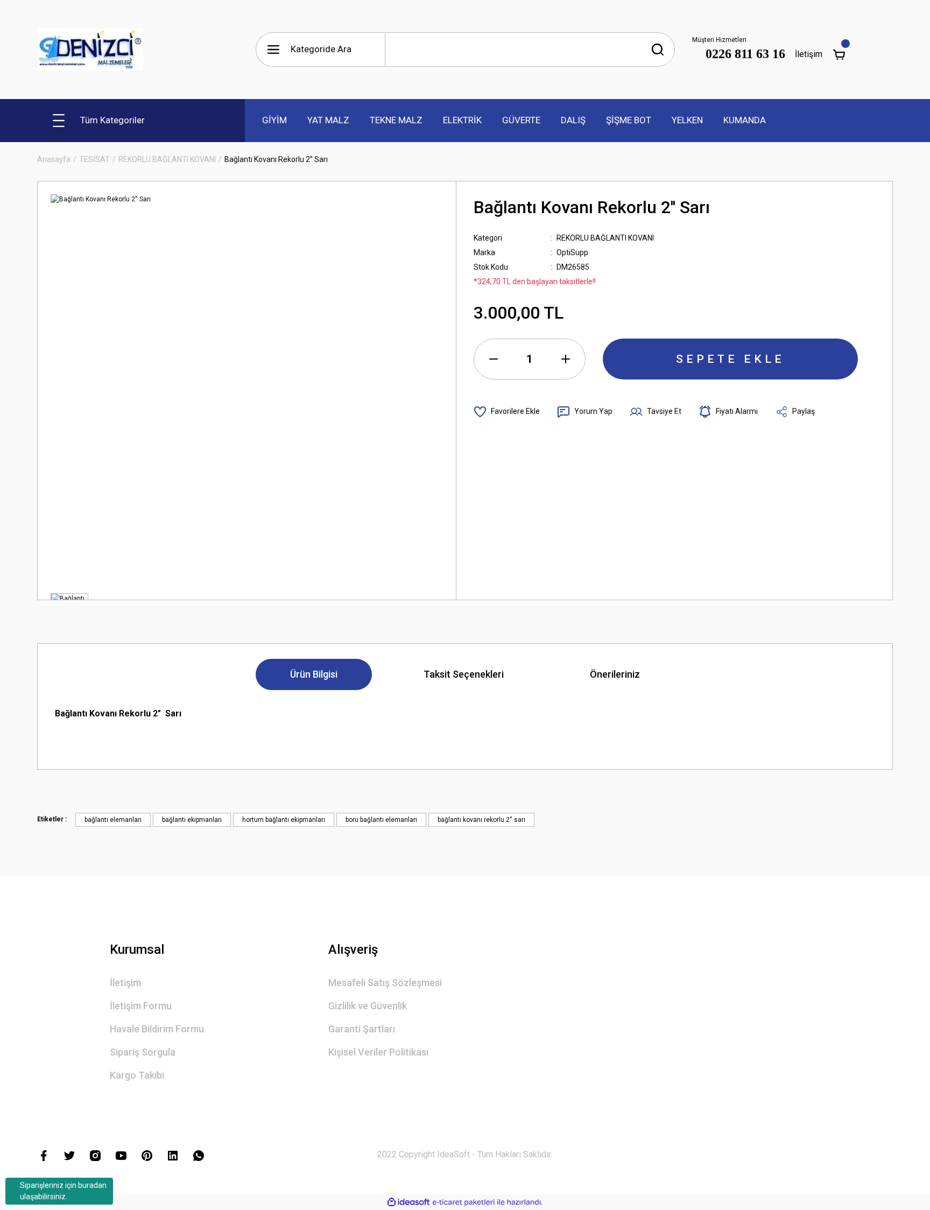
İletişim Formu (141, 1005)
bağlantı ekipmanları (192, 820)
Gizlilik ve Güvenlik (367, 1005)
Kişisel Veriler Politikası (378, 1052)
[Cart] (839, 54)
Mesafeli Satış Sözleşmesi (385, 982)
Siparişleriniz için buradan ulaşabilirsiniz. (63, 1191)
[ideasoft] (408, 1202)
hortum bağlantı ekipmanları (283, 820)
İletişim (808, 54)
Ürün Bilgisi (313, 674)
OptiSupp (572, 252)
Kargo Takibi (137, 1075)
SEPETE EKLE (730, 359)
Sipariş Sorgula (142, 1052)
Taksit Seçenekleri (464, 674)
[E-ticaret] (463, 1202)
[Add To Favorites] (507, 411)
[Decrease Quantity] (493, 359)
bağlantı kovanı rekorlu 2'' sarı (481, 820)
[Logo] (90, 49)
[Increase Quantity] (565, 359)
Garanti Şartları (361, 1029)
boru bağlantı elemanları (381, 820)
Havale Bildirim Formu (157, 1029)
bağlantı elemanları (113, 820)
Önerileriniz (615, 674)
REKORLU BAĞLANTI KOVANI (605, 238)
